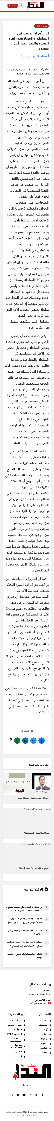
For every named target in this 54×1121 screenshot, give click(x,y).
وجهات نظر (41, 26)
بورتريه (44, 1039)
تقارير (45, 1021)
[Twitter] (33, 740)
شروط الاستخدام (16, 1046)
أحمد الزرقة (43, 55)
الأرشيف (17, 1030)
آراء (46, 1030)
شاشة (44, 1048)
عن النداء (17, 1021)
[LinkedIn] (25, 740)
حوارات (44, 1034)
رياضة (44, 1053)
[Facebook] (41, 740)
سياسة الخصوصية (16, 1040)
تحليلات (43, 1025)
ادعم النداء (16, 1056)
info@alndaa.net (38, 1004)
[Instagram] (30, 1095)
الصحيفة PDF (14, 1034)
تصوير (44, 1044)
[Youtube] (24, 1095)
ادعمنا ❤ (12, 6)
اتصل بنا (17, 1052)
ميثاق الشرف (15, 1025)
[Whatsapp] (17, 740)
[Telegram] (10, 738)
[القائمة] (4, 5)
